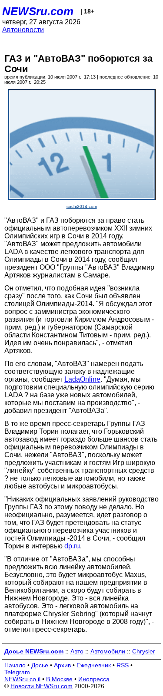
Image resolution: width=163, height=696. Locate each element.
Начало (15, 665)
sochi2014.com (82, 206)
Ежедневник (94, 665)
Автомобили (107, 651)
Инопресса (94, 679)
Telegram (17, 672)
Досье (39, 665)
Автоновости (23, 29)
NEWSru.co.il (22, 679)
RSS (122, 665)
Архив (62, 665)
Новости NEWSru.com (41, 686)
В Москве (59, 679)
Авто (76, 651)
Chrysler (143, 651)
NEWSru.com (37, 11)
